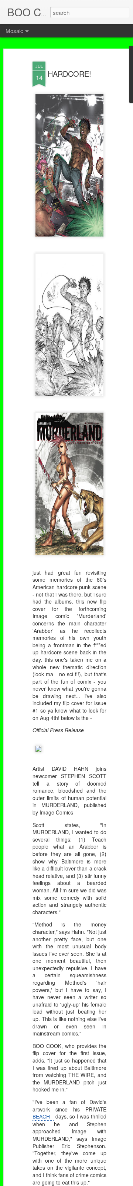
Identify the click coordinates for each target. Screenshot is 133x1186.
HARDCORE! (69, 73)
